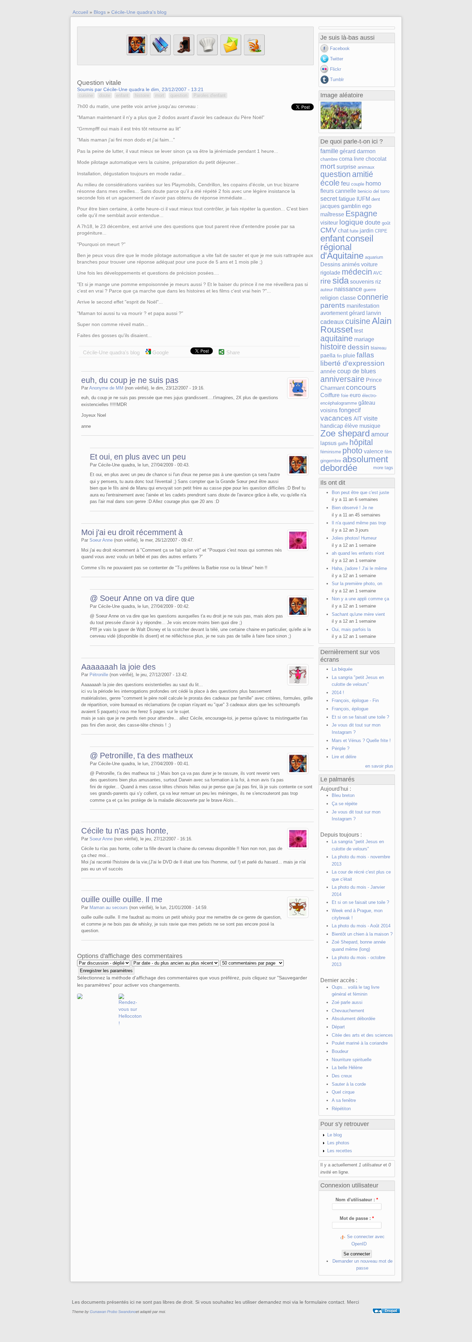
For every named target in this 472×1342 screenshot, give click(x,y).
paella (328, 355)
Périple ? (340, 748)
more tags (383, 467)
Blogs (100, 12)
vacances (336, 418)
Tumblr (337, 79)
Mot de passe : (357, 1218)
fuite (354, 231)
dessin (358, 347)
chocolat (376, 159)
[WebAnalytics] (386, 1319)
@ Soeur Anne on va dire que (142, 598)
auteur (326, 289)
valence (373, 451)
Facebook (340, 48)
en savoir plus (379, 766)
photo (352, 450)
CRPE (381, 231)
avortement (334, 313)
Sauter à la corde (349, 1084)
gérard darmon (358, 151)
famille (329, 151)
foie (344, 395)
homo (373, 183)
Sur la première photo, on (357, 583)
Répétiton (341, 1108)
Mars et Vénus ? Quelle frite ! (361, 740)
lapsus (328, 443)
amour (380, 434)
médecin (357, 271)
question (178, 95)
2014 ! (338, 692)
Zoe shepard (345, 433)
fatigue (347, 199)
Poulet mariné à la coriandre (360, 1043)
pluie (349, 355)
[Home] (136, 53)
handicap (331, 426)
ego (366, 206)
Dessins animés (340, 264)
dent (375, 199)
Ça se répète (344, 803)
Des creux (342, 1075)
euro (355, 395)
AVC (377, 273)
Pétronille (98, 674)
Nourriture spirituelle (351, 1059)
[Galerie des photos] (183, 53)
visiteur (329, 223)
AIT (357, 419)
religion (329, 298)
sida (340, 280)
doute (104, 95)
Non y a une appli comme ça (360, 598)
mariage (364, 339)
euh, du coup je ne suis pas (130, 380)
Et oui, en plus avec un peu (138, 456)
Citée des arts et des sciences (362, 1035)
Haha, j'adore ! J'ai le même (359, 568)
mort (159, 95)
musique (369, 426)
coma (345, 159)
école (330, 182)
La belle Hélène (347, 1067)
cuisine (86, 95)
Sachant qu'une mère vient (358, 614)
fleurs (327, 191)
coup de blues (356, 371)
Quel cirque (343, 1092)
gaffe (343, 443)
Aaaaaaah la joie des (118, 666)
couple (357, 184)
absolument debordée (354, 463)
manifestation (363, 306)
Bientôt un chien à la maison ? (362, 934)
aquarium (374, 257)
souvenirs (362, 282)
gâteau (366, 403)
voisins (329, 410)
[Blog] (160, 53)
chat (343, 231)
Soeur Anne (101, 540)
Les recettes (339, 1150)
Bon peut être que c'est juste (360, 492)
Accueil (80, 12)
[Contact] (230, 53)
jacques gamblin (340, 206)
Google (160, 352)
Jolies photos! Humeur (354, 538)
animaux (366, 167)
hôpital (361, 442)
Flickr (335, 69)
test (358, 331)
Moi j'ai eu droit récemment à (132, 532)
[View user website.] (298, 397)
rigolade (330, 273)
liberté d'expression (352, 363)
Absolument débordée (353, 1018)
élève (351, 426)
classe (348, 298)
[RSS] (254, 53)
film (388, 451)
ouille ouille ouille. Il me (121, 899)
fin (339, 355)
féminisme (330, 451)
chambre (329, 159)
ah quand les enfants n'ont (358, 553)
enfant (122, 95)
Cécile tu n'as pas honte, (124, 830)
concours (361, 387)
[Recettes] (207, 53)
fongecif (350, 410)
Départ (338, 1026)
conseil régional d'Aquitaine (347, 247)
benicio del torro (373, 191)
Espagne (361, 213)
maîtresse (332, 214)
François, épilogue (350, 708)
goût (386, 223)
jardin (367, 231)
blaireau (378, 348)
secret (328, 198)
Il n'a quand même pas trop (359, 522)
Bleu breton (343, 795)
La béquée (342, 669)
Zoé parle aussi (347, 1002)
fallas (365, 355)
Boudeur (340, 1051)
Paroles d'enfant (209, 95)
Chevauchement (348, 1010)
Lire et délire (344, 756)
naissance (348, 289)
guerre (370, 289)
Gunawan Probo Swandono (113, 1312)
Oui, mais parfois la (351, 629)
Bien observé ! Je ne (352, 507)
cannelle (345, 191)
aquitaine (336, 338)
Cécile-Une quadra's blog (139, 12)
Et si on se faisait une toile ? (360, 717)
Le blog (334, 1134)
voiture (369, 264)
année (328, 371)
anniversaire (342, 379)
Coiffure (330, 395)
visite (371, 418)
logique (351, 222)
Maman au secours (108, 907)
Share (233, 352)
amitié (362, 174)
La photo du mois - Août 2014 (361, 925)
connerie (372, 297)
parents (332, 305)
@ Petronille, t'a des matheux (141, 755)
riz (378, 282)
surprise (346, 167)
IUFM (363, 199)
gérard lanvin (365, 313)
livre (359, 159)
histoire (142, 95)
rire (325, 281)
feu (345, 183)
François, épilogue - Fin (355, 700)
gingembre (330, 460)
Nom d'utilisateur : (357, 1199)
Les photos (338, 1142)
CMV (328, 230)
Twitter (336, 58)
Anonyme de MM (106, 388)
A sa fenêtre (344, 1100)
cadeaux (332, 321)
